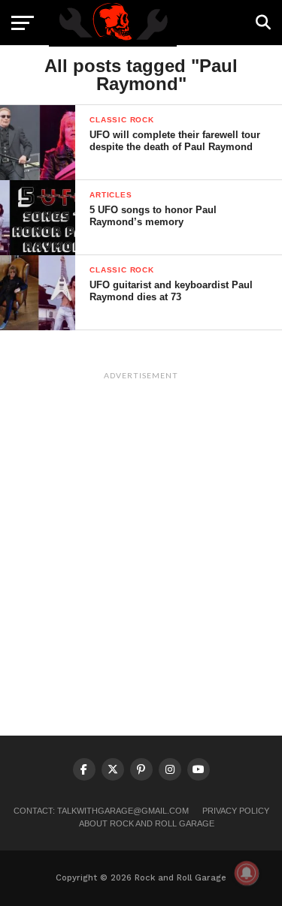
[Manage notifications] (247, 873)
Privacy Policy (235, 810)
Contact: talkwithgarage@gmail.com (101, 810)
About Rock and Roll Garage (146, 823)
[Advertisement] (141, 527)
